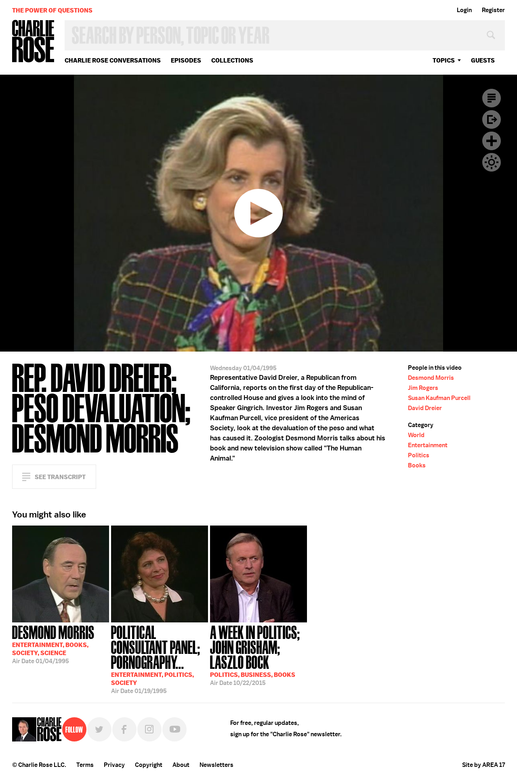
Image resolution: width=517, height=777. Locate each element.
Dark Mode (491, 162)
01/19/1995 (155, 658)
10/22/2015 (255, 654)
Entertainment (428, 445)
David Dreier (425, 408)
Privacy (114, 765)
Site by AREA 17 (483, 765)
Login (464, 10)
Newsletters (216, 765)
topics (444, 60)
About (180, 765)
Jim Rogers (423, 388)
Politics (418, 455)
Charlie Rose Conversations (113, 60)
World (416, 435)
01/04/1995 (53, 643)
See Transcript (60, 477)
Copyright (148, 765)
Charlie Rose (33, 42)
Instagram (149, 729)
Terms (85, 765)
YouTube (174, 729)
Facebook (124, 729)
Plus (491, 141)
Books (417, 465)
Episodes (186, 60)
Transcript (491, 98)
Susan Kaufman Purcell (439, 398)
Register (493, 10)
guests (483, 60)
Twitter (99, 729)
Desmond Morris (431, 378)
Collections (232, 60)
